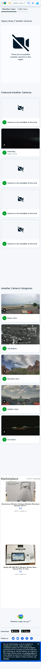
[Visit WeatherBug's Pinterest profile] (31, 638)
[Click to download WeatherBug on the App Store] (15, 631)
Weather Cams (8, 9)
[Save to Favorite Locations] (9, 3)
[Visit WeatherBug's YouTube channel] (17, 638)
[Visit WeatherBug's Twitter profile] (13, 638)
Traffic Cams (22, 9)
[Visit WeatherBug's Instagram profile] (27, 638)
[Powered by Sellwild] (37, 479)
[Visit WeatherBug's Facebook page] (22, 638)
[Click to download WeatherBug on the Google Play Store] (25, 631)
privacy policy (29, 653)
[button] (38, 644)
